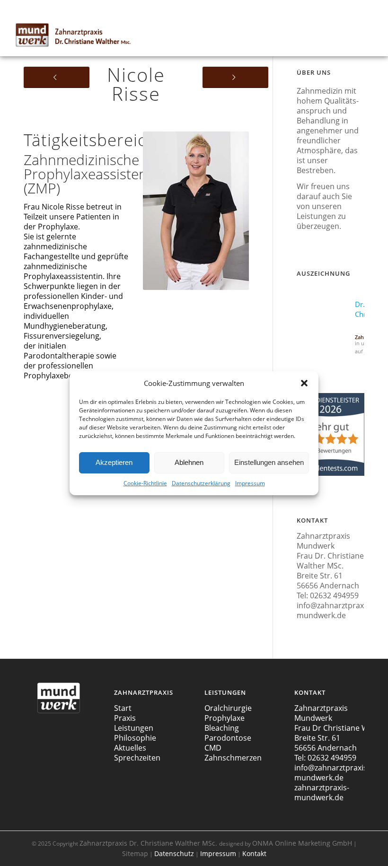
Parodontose (227, 738)
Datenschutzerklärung (201, 483)
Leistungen (133, 728)
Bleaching (221, 728)
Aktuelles (130, 748)
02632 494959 (334, 595)
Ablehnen (189, 462)
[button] (304, 383)
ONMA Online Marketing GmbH (302, 843)
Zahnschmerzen (233, 757)
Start (123, 708)
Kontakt (254, 853)
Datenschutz (174, 853)
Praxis (125, 718)
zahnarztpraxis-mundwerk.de (321, 792)
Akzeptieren (114, 462)
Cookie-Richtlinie (145, 483)
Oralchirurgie (228, 708)
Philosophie (135, 738)
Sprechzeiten (137, 757)
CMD (212, 748)
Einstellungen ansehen (269, 462)
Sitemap (135, 853)
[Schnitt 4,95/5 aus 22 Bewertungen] (330, 473)
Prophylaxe (224, 718)
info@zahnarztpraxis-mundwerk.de (334, 610)
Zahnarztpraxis (148, 843)
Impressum (250, 483)
